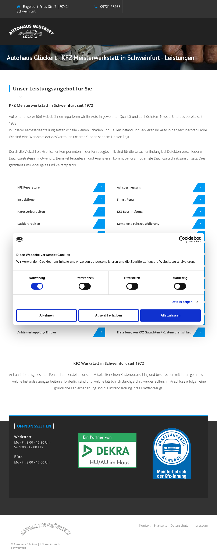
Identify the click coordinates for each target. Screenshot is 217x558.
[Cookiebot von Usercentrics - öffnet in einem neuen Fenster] (182, 239)
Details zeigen (181, 302)
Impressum (200, 525)
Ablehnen (46, 315)
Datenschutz (179, 525)
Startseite (160, 525)
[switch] (85, 286)
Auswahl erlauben (108, 315)
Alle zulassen (170, 315)
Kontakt (144, 525)
